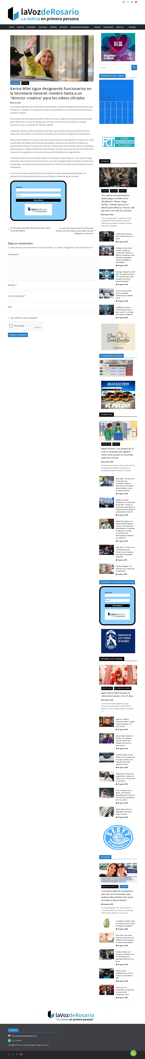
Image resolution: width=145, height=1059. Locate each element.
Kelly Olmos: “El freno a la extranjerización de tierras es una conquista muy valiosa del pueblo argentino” (125, 552)
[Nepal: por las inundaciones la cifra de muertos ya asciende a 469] (106, 975)
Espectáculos (107, 688)
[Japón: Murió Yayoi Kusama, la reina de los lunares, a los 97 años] (118, 675)
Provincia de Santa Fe (110, 887)
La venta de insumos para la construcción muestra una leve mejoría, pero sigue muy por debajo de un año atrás (74, 231)
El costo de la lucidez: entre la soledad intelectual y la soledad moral (124, 294)
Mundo (97, 27)
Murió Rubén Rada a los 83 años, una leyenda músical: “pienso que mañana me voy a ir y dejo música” (124, 740)
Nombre (19, 187)
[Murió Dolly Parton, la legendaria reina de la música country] (106, 813)
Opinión (53, 27)
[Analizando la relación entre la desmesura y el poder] (106, 237)
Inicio (11, 27)
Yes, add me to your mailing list (23, 318)
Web (10, 307)
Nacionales (108, 27)
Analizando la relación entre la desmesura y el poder (124, 236)
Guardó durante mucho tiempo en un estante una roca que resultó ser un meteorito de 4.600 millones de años (125, 759)
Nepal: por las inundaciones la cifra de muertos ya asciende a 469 (124, 974)
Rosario (132, 27)
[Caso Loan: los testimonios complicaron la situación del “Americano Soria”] (106, 992)
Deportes (64, 27)
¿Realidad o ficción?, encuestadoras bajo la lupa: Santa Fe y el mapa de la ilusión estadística (125, 311)
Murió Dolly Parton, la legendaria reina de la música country (124, 811)
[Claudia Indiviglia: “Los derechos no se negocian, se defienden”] (106, 570)
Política (20, 27)
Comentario (14, 254)
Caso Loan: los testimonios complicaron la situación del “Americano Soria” (125, 991)
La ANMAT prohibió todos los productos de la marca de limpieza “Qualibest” (125, 923)
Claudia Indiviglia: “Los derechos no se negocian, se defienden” (125, 568)
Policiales (42, 27)
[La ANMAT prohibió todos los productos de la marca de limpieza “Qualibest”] (106, 925)
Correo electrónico (16, 296)
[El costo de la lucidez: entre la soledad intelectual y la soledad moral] (106, 295)
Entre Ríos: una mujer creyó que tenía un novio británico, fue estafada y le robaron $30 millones (125, 938)
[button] (90, 27)
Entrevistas (106, 444)
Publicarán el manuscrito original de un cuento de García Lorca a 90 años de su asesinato (125, 777)
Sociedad (124, 887)
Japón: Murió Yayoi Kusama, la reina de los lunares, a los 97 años (117, 694)
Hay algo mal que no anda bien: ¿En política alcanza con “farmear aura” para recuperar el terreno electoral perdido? (125, 276)
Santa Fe (119, 27)
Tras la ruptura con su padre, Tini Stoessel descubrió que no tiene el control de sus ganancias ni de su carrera (125, 795)
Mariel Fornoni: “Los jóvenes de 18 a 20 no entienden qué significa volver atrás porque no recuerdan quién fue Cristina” (117, 453)
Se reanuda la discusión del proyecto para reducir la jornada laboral (31, 229)
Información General (79, 27)
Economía (31, 27)
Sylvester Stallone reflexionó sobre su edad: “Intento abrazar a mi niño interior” (125, 722)
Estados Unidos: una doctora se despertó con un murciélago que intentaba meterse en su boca (125, 956)
